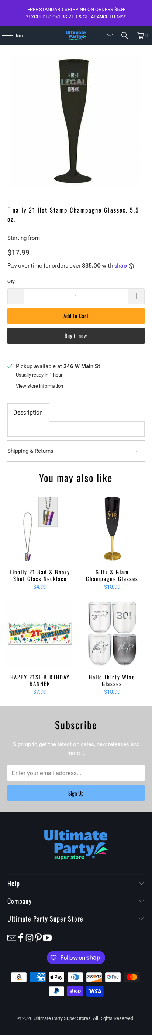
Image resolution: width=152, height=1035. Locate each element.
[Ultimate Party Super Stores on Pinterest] (38, 937)
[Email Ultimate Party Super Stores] (110, 35)
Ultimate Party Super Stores (62, 1018)
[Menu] (3, 35)
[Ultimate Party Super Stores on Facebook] (20, 937)
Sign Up (76, 793)
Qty (11, 281)
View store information (39, 386)
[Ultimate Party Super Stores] (75, 35)
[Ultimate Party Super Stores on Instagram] (29, 937)
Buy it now (76, 335)
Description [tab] (28, 412)
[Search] (125, 35)
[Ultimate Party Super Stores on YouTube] (47, 937)
